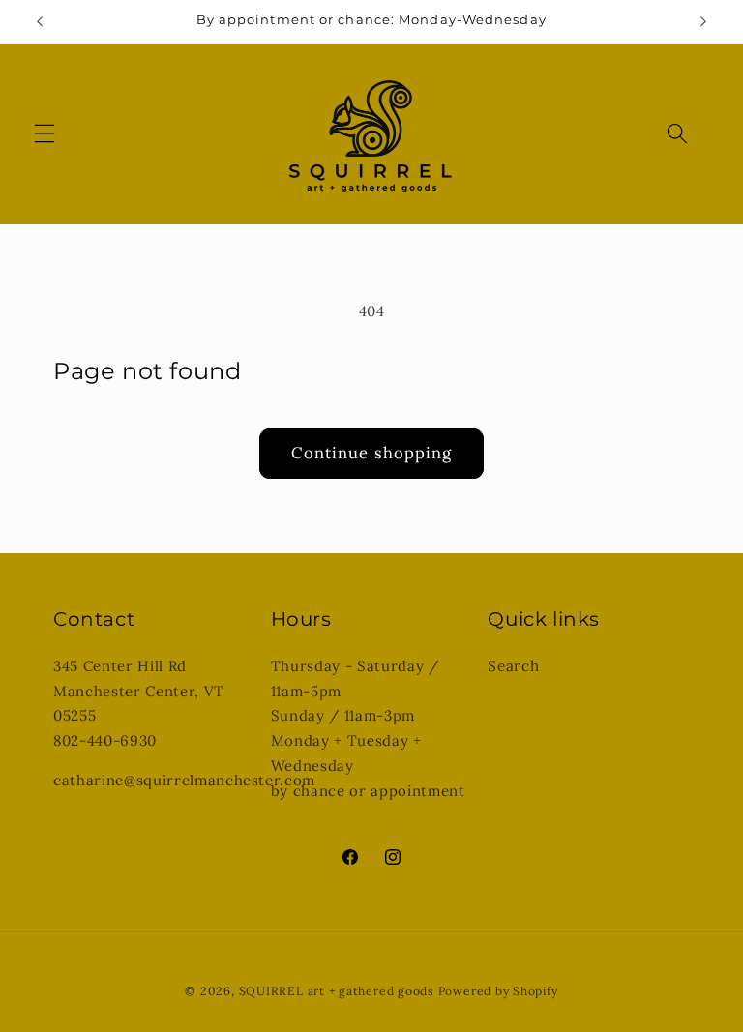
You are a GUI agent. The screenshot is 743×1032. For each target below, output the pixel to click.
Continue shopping (372, 452)
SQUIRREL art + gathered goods (336, 991)
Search (513, 666)
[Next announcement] (703, 21)
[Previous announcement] (39, 21)
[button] (44, 133)
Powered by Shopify (498, 991)
